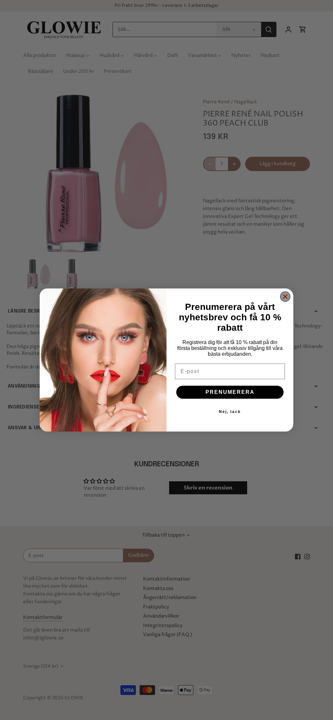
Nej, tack (230, 411)
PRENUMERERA (230, 392)
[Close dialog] (285, 296)
